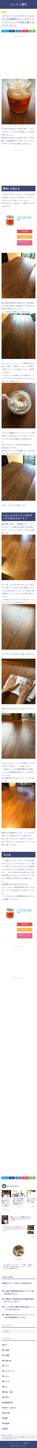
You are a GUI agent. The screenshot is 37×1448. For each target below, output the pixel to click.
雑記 (6, 1429)
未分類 (6, 1413)
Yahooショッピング (24, 242)
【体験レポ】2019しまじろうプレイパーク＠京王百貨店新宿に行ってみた (19, 1316)
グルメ (6, 1376)
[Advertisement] (18, 57)
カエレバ (30, 227)
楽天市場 (25, 231)
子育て (6, 1397)
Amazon (25, 237)
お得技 (6, 1350)
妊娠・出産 (8, 1392)
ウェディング (9, 1371)
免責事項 (26, 1443)
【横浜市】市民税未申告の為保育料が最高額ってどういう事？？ (19, 1300)
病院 (6, 1418)
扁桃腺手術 (8, 1402)
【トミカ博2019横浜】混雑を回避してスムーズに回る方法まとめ (19, 1308)
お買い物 (7, 1361)
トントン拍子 (18, 4)
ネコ (6, 1387)
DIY (5, 1345)
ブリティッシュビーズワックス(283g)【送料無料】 (24, 217)
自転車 (6, 1423)
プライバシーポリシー (14, 1443)
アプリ (6, 1366)
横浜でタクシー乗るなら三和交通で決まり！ (18, 1284)
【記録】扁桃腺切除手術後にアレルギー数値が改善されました (19, 1292)
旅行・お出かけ (10, 1408)
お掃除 (4, 12)
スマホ (6, 1381)
